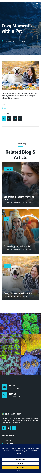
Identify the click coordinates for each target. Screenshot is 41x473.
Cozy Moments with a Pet (18, 293)
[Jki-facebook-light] (4, 428)
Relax (7, 266)
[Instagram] (14, 428)
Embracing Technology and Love (19, 198)
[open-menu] (37, 3)
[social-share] (4, 118)
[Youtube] (9, 428)
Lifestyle (8, 169)
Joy (6, 219)
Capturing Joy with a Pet (17, 246)
